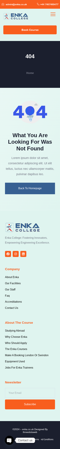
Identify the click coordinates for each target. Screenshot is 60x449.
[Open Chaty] (9, 440)
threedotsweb (30, 432)
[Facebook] (8, 254)
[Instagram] (16, 254)
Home (30, 73)
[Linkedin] (23, 254)
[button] (53, 14)
